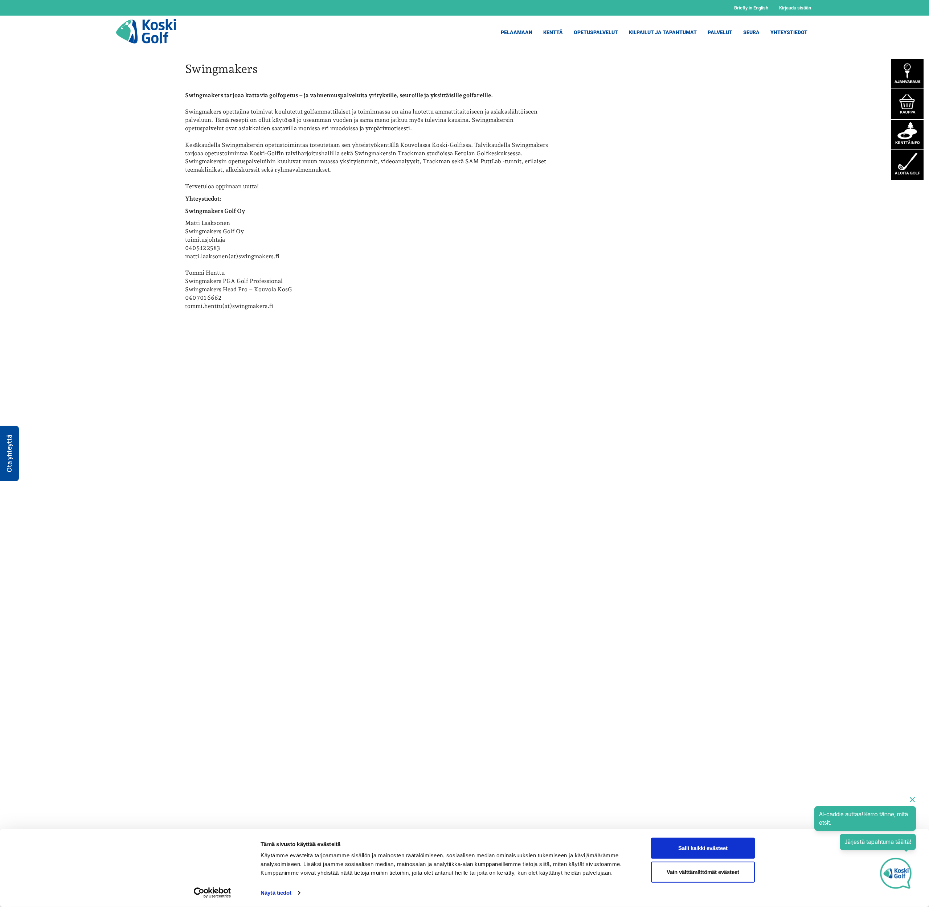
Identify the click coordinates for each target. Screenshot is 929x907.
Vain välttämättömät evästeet (703, 872)
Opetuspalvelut (596, 32)
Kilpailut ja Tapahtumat (663, 32)
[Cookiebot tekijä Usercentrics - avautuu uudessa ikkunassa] (212, 892)
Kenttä (553, 32)
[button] (9, 453)
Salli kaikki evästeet (703, 848)
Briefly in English (751, 8)
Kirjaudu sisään (795, 8)
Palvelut (720, 32)
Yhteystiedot (788, 32)
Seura (751, 32)
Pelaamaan (516, 32)
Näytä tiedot (276, 893)
